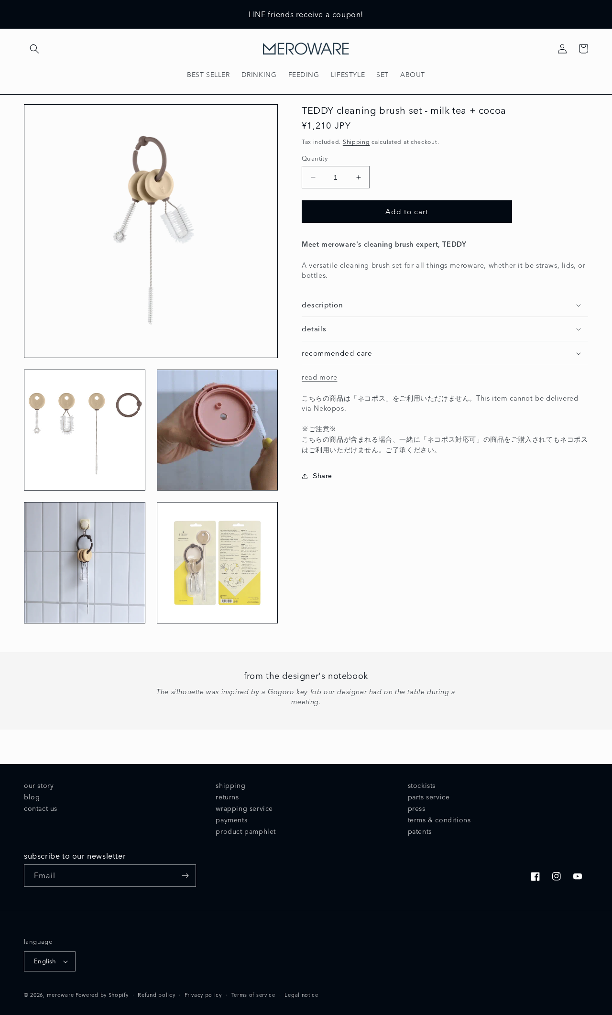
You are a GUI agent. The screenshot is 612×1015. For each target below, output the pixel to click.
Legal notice (301, 995)
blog (32, 797)
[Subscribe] (185, 875)
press (417, 808)
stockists (422, 785)
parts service (429, 797)
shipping (230, 785)
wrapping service (244, 808)
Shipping (356, 141)
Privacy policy (203, 995)
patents (420, 831)
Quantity (315, 158)
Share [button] (322, 476)
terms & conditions (439, 820)
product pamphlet (246, 831)
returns (227, 797)
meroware (60, 995)
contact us (40, 808)
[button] (34, 48)
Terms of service (253, 995)
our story (39, 785)
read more (319, 377)
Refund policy (156, 995)
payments (231, 820)
